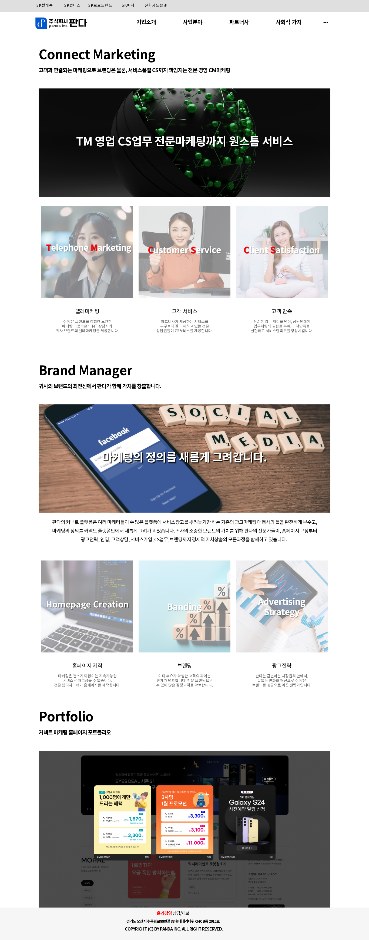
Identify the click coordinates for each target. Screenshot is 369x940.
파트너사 (239, 22)
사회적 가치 (288, 22)
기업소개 (146, 22)
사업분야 (192, 22)
